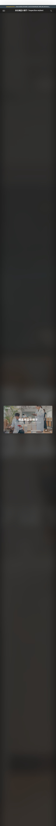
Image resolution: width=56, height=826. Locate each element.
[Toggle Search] (51, 10)
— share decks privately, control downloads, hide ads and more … (28, 6)
